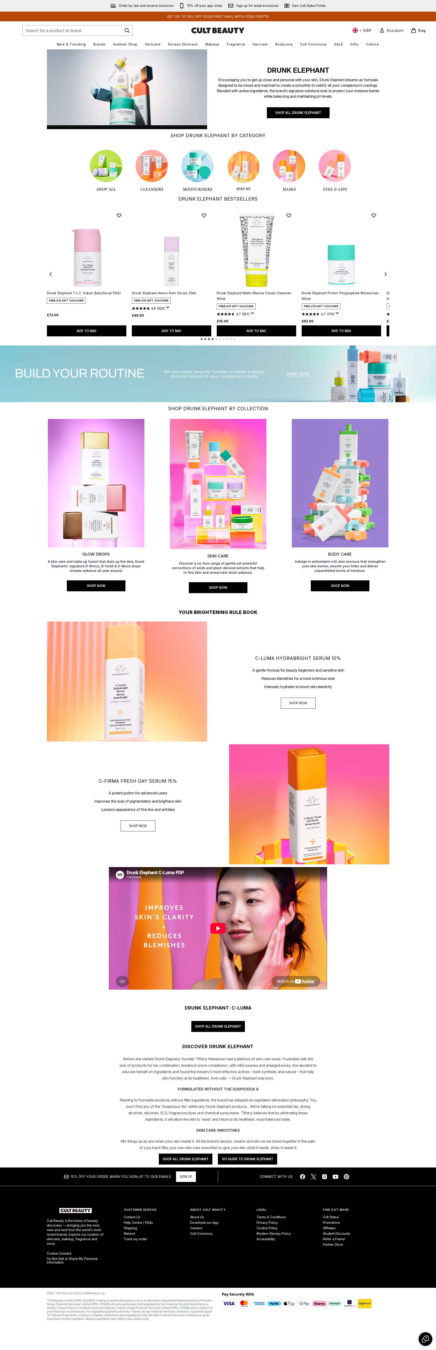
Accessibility (266, 1239)
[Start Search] (127, 30)
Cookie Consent (59, 1253)
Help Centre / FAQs (138, 1222)
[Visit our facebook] (302, 1176)
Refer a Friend (334, 1239)
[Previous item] (50, 274)
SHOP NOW (298, 703)
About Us (197, 1217)
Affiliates (329, 1228)
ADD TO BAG (86, 331)
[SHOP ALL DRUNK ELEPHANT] (127, 89)
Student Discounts (336, 1233)
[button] (425, 1339)
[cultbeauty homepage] (217, 30)
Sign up (186, 1177)
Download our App (204, 1222)
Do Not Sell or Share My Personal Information (72, 1260)
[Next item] (385, 274)
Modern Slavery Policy (274, 1233)
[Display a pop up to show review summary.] (168, 308)
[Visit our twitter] (313, 1176)
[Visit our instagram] (324, 1176)
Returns (129, 1233)
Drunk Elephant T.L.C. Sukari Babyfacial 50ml (84, 293)
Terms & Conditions (271, 1217)
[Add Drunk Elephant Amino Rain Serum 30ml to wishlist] (203, 215)
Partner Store (333, 1244)
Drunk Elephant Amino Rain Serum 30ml (164, 293)
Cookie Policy (267, 1228)
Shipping (130, 1228)
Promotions (331, 1222)
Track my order (135, 1239)
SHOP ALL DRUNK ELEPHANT (298, 113)
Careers (196, 1228)
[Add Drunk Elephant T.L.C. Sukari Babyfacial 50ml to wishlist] (119, 215)
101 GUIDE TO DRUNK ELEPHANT (247, 1159)
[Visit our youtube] (335, 1176)
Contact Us (132, 1217)
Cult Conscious (201, 1233)
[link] (391, 30)
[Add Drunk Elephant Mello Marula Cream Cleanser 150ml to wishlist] (288, 215)
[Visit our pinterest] (346, 1176)
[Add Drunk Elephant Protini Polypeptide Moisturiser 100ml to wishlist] (373, 215)
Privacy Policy (267, 1222)
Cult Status (331, 1217)
